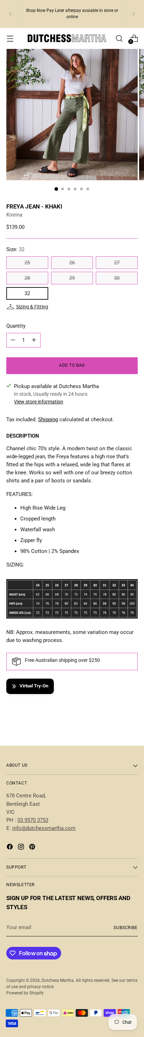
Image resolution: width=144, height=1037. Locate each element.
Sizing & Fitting (32, 306)
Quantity (16, 326)
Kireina (14, 215)
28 (27, 278)
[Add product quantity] (34, 340)
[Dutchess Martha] (67, 38)
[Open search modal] (119, 38)
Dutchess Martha (58, 980)
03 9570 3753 (32, 820)
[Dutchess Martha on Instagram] (21, 848)
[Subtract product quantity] (13, 340)
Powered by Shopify (25, 993)
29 (72, 278)
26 (72, 263)
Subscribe (126, 927)
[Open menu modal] (10, 38)
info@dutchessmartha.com (43, 828)
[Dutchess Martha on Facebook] (10, 848)
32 (27, 293)
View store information (38, 401)
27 (117, 263)
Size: (15, 249)
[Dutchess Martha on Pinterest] (33, 848)
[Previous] (10, 14)
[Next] (133, 14)
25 (27, 263)
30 (117, 278)
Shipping (48, 419)
